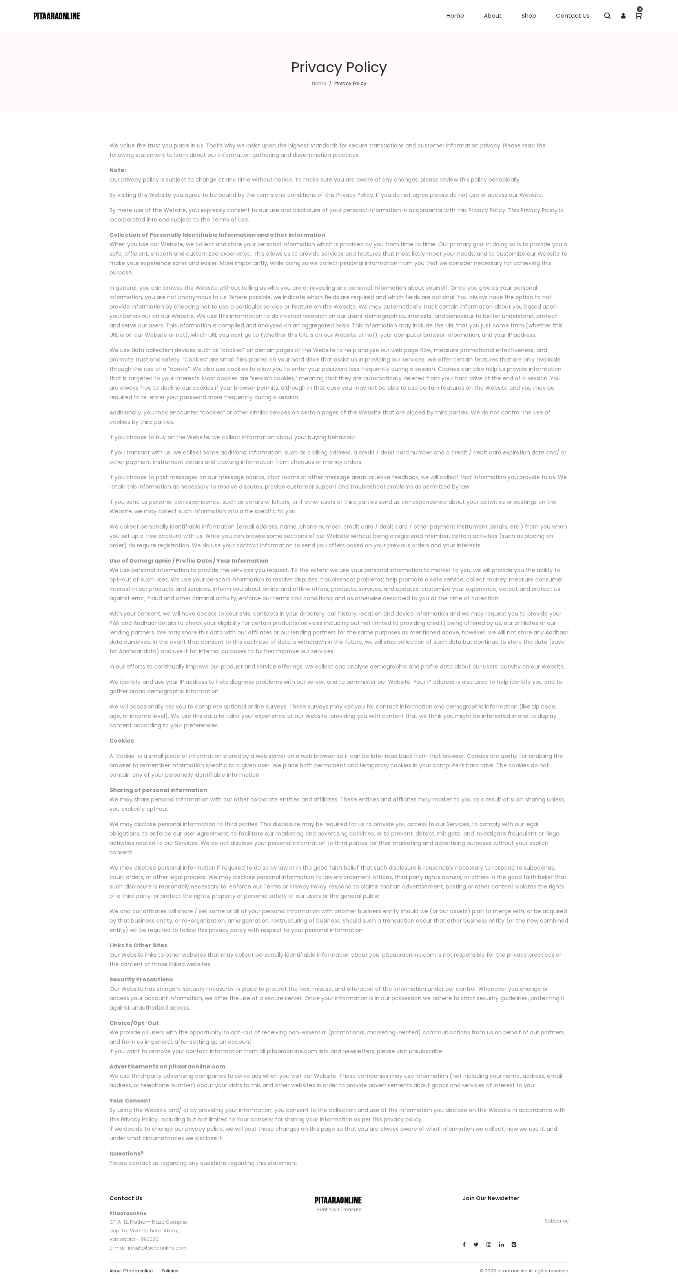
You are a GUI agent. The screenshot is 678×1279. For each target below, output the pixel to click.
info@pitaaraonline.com (157, 1247)
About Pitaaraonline (131, 1271)
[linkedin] (501, 1244)
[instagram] (489, 1244)
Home (319, 83)
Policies (170, 1271)
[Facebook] (464, 1244)
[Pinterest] (514, 1244)
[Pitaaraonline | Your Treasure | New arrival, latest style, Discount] (57, 15)
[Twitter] (476, 1244)
